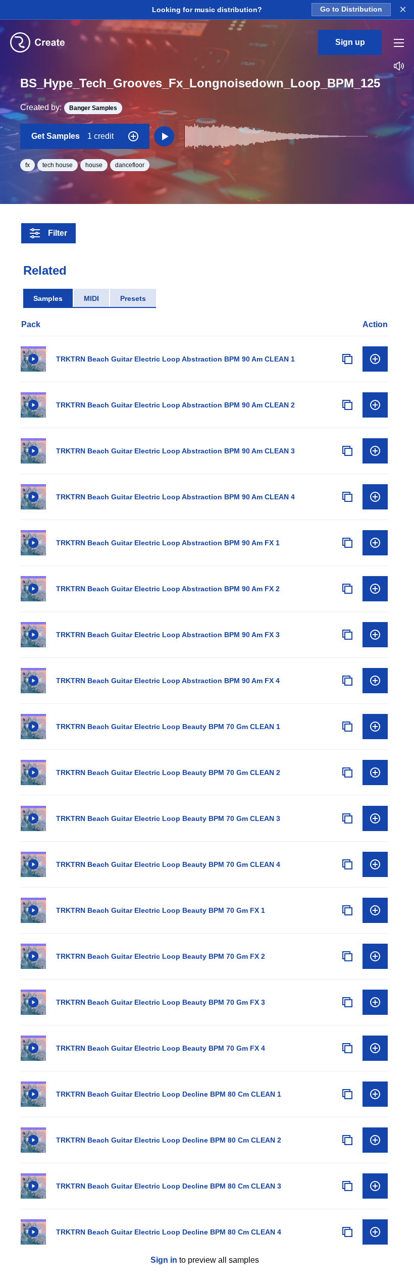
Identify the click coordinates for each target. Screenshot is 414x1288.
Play (33, 359)
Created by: (68, 107)
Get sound (375, 359)
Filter (57, 233)
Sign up (350, 42)
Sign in (163, 1260)
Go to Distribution (351, 9)
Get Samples (72, 136)
